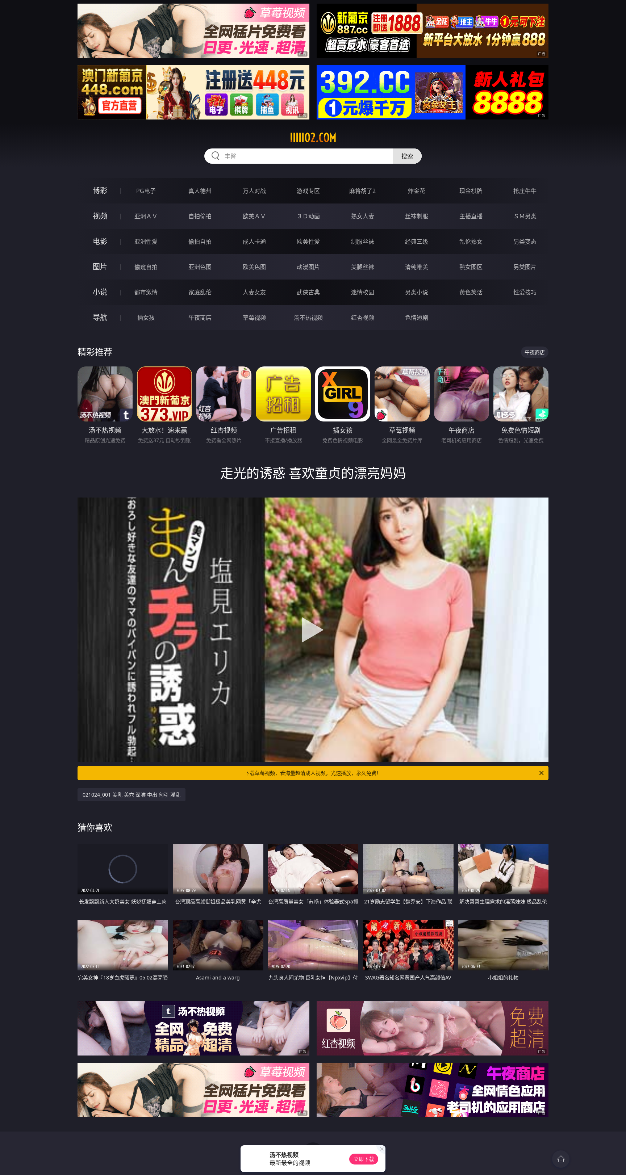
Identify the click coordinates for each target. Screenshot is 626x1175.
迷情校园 (362, 292)
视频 (100, 216)
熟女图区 (471, 267)
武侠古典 (308, 292)
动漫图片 (308, 267)
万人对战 (254, 191)
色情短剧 (416, 318)
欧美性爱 (308, 242)
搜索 (407, 156)
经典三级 (416, 242)
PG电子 (146, 191)
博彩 (100, 191)
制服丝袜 (362, 242)
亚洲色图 (200, 267)
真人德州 (200, 191)
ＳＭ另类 (525, 216)
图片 (100, 267)
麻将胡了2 (362, 191)
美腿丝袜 (362, 267)
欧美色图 (254, 267)
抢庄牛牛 (525, 191)
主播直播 (471, 216)
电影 (100, 241)
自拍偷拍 (200, 216)
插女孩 (146, 318)
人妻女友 (254, 292)
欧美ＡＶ (254, 216)
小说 (100, 292)
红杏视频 (362, 318)
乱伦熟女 (471, 242)
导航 (100, 317)
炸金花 (416, 191)
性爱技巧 (525, 292)
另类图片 (525, 267)
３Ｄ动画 (308, 216)
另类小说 (416, 292)
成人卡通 (254, 242)
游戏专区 (308, 191)
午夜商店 (200, 318)
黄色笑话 (471, 292)
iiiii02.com (313, 137)
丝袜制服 (416, 216)
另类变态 (525, 242)
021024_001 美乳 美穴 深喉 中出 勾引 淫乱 (131, 794)
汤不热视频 (308, 318)
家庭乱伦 (200, 292)
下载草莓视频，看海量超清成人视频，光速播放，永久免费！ (313, 772)
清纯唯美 (416, 267)
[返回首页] (560, 1159)
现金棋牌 (471, 191)
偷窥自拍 (146, 267)
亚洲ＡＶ (146, 216)
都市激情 (146, 292)
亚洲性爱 (146, 242)
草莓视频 (254, 318)
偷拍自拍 (200, 242)
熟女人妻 (362, 216)
